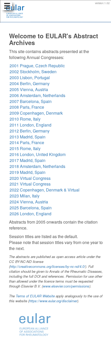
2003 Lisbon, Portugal (30, 77)
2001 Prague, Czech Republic (37, 66)
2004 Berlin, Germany (30, 83)
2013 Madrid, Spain (27, 137)
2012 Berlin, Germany (30, 131)
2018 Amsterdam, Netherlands (37, 166)
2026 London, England (30, 214)
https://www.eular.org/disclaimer (53, 300)
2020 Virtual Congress (30, 178)
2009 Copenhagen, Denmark (36, 113)
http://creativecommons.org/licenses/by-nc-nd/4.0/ (47, 266)
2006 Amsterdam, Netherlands (37, 95)
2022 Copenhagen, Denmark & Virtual (45, 190)
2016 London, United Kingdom (38, 154)
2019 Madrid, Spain (27, 172)
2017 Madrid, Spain (27, 160)
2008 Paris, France (27, 107)
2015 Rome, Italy (25, 148)
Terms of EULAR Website (35, 295)
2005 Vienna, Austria (29, 89)
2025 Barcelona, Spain (31, 208)
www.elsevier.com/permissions (66, 286)
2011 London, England (30, 125)
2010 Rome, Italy (25, 119)
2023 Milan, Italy (24, 196)
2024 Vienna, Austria (29, 202)
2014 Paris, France (27, 142)
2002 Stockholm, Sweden (33, 72)
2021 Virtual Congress (30, 184)
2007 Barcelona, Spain (31, 101)
